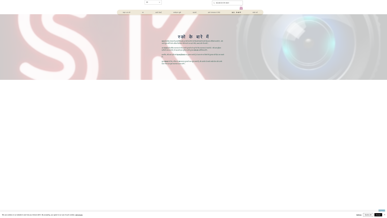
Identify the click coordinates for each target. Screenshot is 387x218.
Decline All (368, 215)
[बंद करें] (384, 214)
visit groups (79, 215)
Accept (378, 215)
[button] (241, 8)
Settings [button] (359, 215)
